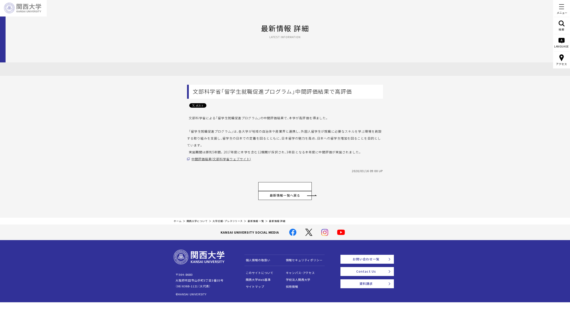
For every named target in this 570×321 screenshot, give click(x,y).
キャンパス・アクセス (300, 273)
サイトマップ (255, 286)
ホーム (178, 221)
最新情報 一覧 (256, 221)
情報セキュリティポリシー (304, 260)
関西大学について (197, 221)
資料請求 (366, 283)
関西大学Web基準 (258, 280)
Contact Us (366, 271)
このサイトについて (260, 273)
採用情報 (292, 286)
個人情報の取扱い (258, 260)
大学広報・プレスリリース (227, 221)
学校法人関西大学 (298, 280)
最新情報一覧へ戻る (285, 195)
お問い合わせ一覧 (366, 259)
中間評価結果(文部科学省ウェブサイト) (221, 159)
